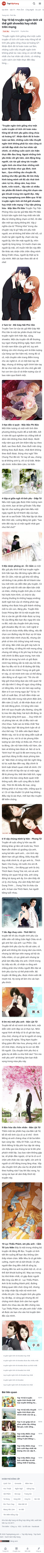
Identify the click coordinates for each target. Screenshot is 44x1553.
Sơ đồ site (26, 1526)
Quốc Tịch (7, 1483)
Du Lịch (38, 10)
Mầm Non (29, 1483)
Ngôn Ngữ (19, 1489)
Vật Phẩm (7, 1494)
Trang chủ (5, 15)
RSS (19, 1526)
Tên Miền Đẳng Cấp (10, 1515)
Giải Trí (12, 10)
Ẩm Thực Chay (8, 1504)
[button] (34, 3)
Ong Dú (27, 1499)
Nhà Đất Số (22, 1504)
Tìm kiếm (5, 1526)
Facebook (35, 1526)
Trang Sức (28, 1494)
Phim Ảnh (20, 10)
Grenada (18, 1483)
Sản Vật (37, 1499)
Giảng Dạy (30, 1489)
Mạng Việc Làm (9, 1509)
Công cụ (13, 1526)
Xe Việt (21, 1509)
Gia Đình (5, 10)
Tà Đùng (6, 1499)
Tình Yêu (13, 15)
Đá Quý (17, 1494)
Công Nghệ (29, 10)
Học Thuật (7, 1489)
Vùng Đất (17, 1499)
